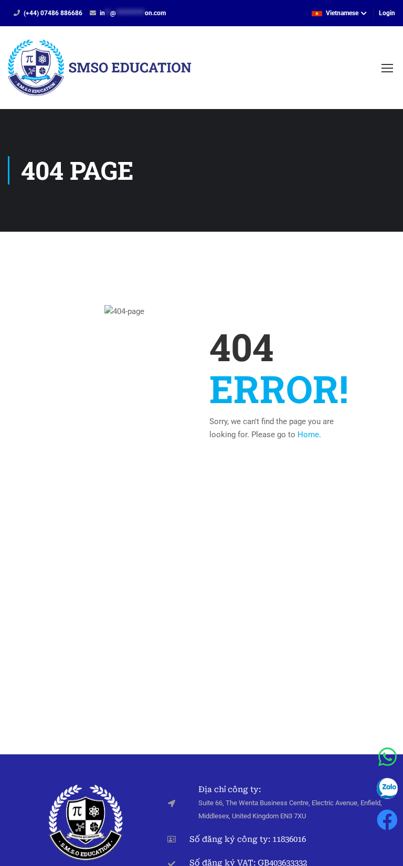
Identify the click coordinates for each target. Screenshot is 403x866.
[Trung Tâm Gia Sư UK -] (100, 72)
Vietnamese (342, 13)
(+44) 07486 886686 (53, 13)
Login (387, 13)
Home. (309, 434)
